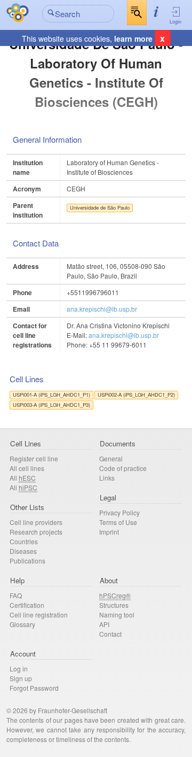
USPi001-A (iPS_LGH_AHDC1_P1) (51, 394)
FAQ (16, 595)
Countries (24, 541)
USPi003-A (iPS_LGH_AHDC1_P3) (51, 404)
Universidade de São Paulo (100, 207)
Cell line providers (36, 522)
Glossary (22, 624)
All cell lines (27, 468)
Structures (114, 604)
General (111, 458)
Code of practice (123, 468)
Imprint (109, 531)
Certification (27, 604)
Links (107, 477)
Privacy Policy (119, 512)
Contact (110, 633)
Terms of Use (118, 522)
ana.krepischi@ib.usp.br (102, 308)
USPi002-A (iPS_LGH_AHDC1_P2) (136, 394)
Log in (19, 668)
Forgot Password (34, 687)
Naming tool (116, 614)
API (104, 624)
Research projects (36, 531)
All (23, 477)
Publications (27, 560)
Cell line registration (39, 614)
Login (175, 21)
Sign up (21, 678)
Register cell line (34, 458)
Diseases (23, 550)
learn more (133, 38)
